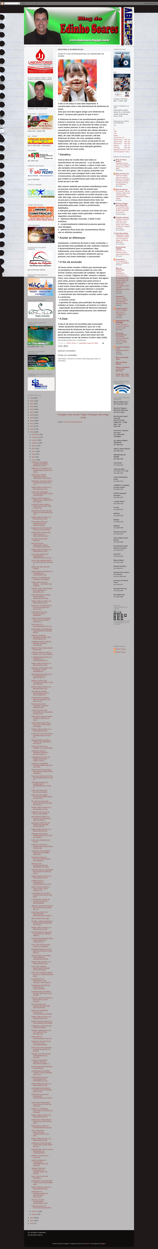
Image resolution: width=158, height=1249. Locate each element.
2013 (32, 1218)
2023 (32, 406)
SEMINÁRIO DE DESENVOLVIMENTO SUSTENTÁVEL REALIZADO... (39, 1194)
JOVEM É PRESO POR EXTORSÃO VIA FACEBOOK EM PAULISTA (42, 712)
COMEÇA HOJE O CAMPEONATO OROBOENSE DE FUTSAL (41, 882)
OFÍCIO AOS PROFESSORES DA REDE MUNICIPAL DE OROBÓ (41, 1049)
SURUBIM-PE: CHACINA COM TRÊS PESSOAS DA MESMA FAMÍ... (42, 1182)
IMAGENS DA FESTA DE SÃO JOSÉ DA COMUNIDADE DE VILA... (41, 512)
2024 (32, 404)
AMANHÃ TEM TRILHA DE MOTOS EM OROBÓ (40, 813)
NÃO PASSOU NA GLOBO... (41, 918)
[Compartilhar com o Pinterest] (67, 346)
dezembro (35, 434)
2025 (32, 401)
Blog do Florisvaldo (120, 269)
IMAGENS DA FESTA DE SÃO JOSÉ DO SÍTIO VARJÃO (41, 529)
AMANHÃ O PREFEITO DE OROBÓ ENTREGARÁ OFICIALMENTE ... (40, 824)
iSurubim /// (120, 296)
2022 (32, 409)
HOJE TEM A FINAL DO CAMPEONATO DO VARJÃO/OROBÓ (39, 523)
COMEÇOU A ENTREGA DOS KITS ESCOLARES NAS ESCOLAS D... (41, 607)
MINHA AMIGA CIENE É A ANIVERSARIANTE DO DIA (41, 1127)
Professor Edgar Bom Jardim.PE (122, 204)
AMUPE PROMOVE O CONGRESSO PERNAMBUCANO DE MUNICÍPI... (39, 1163)
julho (33, 448)
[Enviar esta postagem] (102, 343)
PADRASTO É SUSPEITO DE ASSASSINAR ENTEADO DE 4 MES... (41, 470)
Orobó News (120, 259)
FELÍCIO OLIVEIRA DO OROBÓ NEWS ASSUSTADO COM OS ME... (42, 846)
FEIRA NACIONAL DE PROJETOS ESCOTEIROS (41, 1207)
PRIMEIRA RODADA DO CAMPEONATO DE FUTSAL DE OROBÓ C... (41, 835)
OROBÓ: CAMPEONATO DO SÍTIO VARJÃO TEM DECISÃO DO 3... (41, 1032)
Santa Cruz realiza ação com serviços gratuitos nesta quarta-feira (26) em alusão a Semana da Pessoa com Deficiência (123, 180)
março (34, 460)
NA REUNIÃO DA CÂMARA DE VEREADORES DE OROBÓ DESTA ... (41, 630)
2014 (32, 432)
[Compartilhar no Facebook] (65, 346)
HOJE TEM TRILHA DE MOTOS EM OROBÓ (39, 791)
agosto (34, 446)
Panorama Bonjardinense (121, 334)
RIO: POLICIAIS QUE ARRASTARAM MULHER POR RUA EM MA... (40, 1006)
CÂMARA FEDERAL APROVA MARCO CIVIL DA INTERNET (42, 653)
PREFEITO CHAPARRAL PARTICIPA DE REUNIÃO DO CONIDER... (42, 1110)
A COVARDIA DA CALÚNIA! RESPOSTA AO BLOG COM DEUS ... (41, 895)
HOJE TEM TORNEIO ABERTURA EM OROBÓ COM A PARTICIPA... (40, 968)
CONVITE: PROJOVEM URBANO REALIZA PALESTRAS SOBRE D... (40, 1062)
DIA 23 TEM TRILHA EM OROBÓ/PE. (39, 1177)
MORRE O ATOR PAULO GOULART (39, 1156)
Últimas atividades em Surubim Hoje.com (122, 369)
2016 (32, 426)
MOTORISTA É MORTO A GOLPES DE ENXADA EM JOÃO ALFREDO (41, 818)
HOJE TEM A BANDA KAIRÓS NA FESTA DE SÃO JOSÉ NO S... (42, 562)
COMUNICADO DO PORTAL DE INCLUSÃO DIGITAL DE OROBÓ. (41, 993)
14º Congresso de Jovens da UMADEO (122, 262)
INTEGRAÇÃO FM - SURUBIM (123, 321)
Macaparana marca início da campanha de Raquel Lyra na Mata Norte (123, 165)
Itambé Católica (121, 308)
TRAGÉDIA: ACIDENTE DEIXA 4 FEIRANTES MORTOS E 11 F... (41, 482)
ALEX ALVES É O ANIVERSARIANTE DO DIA (41, 625)
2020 (32, 415)
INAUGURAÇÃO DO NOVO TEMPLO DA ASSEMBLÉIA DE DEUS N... (41, 741)
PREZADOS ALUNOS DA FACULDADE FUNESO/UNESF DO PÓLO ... (41, 1097)
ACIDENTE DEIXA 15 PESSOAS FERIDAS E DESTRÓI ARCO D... (39, 752)
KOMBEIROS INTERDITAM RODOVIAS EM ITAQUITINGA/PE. (40, 987)
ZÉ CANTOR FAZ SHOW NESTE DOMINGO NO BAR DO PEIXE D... (41, 803)
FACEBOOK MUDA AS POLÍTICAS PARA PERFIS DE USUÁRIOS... (41, 859)
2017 (32, 423)
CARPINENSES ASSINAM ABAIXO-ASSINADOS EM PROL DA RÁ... (40, 699)
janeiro (34, 1214)
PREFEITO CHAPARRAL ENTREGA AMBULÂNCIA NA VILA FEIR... (41, 765)
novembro (35, 437)
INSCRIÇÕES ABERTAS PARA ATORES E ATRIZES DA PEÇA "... (41, 718)
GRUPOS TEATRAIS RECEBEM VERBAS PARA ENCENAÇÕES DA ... (41, 637)
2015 (32, 429)
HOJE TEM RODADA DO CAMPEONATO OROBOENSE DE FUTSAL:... (42, 556)
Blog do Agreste (122, 189)
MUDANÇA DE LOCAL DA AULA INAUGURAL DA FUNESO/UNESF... (42, 1151)
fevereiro (35, 1211)
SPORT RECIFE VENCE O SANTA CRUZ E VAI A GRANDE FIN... (40, 888)
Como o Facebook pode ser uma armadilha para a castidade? (121, 313)
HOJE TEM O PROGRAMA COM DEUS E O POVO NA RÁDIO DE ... (41, 1104)
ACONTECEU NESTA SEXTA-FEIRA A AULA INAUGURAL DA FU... (41, 1121)
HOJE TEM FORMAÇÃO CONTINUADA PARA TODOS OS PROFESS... (42, 493)
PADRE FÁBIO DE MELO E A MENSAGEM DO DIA (41, 488)
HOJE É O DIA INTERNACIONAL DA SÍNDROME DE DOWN (40, 865)
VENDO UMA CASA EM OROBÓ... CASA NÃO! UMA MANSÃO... (41, 584)
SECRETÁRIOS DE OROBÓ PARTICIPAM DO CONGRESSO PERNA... (41, 957)
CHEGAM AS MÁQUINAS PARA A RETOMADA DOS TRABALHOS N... (42, 940)
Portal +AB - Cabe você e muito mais (122, 375)
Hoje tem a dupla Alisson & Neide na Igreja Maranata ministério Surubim (122, 300)
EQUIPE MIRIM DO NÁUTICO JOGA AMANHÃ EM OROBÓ (41, 1022)
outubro (35, 440)
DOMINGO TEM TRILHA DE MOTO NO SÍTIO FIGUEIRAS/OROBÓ (41, 1043)
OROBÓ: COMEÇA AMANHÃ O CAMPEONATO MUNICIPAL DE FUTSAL (42, 923)
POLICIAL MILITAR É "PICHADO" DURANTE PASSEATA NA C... (39, 705)
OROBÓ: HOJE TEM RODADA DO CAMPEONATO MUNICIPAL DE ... (41, 590)
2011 (32, 1223)
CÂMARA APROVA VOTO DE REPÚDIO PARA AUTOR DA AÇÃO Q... (41, 951)
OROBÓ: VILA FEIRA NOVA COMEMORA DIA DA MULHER (40, 1055)
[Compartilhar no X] (63, 346)
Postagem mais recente (69, 414)
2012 (32, 1220)
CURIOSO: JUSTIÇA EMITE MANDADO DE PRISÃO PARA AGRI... (40, 852)
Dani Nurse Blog (122, 233)
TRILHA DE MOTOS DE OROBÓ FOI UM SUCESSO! (41, 747)
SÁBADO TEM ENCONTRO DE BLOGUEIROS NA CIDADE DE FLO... (42, 907)
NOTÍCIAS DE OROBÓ (121, 248)
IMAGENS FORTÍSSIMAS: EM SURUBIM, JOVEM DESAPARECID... (41, 669)
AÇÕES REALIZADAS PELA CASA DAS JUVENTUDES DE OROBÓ (41, 724)
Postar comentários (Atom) (73, 422)
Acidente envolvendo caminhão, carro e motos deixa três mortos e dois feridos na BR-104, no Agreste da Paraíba (123, 223)
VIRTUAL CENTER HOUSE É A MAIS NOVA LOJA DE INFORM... (41, 999)
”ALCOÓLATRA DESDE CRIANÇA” (39, 539)
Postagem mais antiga (98, 414)
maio (34, 454)
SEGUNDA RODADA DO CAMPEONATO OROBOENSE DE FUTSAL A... (41, 785)
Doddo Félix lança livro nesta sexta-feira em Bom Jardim (122, 326)
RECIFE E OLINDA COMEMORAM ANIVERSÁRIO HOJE (39, 1201)
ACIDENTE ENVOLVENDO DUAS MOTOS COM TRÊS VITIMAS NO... (41, 506)
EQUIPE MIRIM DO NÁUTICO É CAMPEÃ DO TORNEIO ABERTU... (41, 933)
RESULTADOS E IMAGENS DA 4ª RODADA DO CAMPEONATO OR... (41, 573)
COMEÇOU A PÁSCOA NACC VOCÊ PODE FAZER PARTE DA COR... (41, 1144)
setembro (35, 443)
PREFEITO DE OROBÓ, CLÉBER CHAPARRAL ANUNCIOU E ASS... (39, 464)
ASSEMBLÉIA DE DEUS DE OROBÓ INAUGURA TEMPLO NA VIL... (40, 759)
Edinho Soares (121, 649)
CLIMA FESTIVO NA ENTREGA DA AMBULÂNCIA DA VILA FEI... (42, 735)
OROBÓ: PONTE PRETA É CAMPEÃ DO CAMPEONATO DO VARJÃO (42, 500)
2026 (32, 398)
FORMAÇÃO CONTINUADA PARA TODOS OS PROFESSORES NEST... (40, 534)
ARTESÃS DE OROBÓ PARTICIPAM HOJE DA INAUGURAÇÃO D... (40, 693)
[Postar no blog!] (61, 346)
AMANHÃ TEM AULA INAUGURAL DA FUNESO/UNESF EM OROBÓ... (39, 1171)
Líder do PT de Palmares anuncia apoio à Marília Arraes (122, 252)
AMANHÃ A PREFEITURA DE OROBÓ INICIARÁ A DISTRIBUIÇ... (41, 643)
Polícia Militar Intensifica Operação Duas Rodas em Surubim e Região (122, 339)
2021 (32, 412)
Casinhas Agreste (122, 217)
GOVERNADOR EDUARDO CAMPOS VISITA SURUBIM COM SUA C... (41, 1072)
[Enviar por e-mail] (59, 346)
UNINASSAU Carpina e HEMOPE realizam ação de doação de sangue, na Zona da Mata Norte (122, 238)
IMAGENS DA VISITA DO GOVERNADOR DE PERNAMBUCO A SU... (40, 1079)
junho (34, 451)
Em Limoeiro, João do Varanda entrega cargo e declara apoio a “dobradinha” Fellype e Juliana (123, 194)
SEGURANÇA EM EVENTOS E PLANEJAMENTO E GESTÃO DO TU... (41, 676)
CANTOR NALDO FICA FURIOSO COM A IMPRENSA (39, 613)
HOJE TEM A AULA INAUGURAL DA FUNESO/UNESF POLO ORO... (40, 1133)
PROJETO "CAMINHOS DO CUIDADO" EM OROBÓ (40, 578)
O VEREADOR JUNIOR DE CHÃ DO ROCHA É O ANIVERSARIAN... (40, 901)
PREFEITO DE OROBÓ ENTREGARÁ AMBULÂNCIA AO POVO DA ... (41, 796)
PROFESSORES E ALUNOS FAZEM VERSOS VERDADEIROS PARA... (41, 596)
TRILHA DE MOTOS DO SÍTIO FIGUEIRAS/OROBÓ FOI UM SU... (42, 777)
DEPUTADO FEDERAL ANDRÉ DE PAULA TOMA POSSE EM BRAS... (42, 974)
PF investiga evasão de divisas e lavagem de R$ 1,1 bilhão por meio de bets (122, 209)
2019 (32, 418)
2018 (32, 421)
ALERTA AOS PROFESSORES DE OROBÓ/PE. (41, 1067)
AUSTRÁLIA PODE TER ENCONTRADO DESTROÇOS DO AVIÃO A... (41, 914)
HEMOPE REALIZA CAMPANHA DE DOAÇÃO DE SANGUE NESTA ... (42, 871)
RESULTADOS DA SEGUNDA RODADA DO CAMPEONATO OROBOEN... (42, 771)
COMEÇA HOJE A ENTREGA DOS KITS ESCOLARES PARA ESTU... (41, 620)
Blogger (102, 1243)
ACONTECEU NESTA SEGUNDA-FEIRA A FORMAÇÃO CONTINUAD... (41, 476)
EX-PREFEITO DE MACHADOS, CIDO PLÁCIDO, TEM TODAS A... (41, 980)
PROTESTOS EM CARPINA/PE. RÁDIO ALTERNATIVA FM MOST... (41, 545)
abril (33, 457)
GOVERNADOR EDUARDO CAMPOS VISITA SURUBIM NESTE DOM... (41, 1090)
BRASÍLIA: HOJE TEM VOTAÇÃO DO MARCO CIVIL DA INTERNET (42, 682)
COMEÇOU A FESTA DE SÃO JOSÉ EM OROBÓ (41, 1026)
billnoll (87, 1243)
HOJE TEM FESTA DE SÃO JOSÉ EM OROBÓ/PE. (40, 945)
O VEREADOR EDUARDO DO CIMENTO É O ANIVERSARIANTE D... (41, 658)
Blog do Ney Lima (122, 174)
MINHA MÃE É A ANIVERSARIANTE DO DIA (41, 1037)
